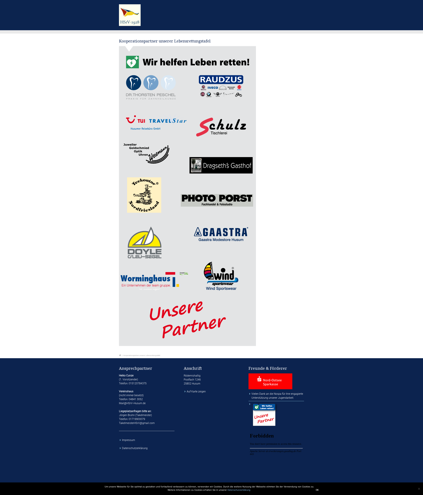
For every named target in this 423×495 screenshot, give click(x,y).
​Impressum (129, 440)
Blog (291, 11)
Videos (306, 11)
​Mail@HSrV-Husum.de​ (132, 403)
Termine (197, 11)
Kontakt (276, 11)
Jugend (215, 11)
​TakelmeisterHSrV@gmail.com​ (137, 423)
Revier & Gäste (254, 11)
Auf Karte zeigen (196, 391)
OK (317, 489)
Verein (181, 11)
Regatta (232, 11)
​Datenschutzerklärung (135, 448)
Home (165, 11)
